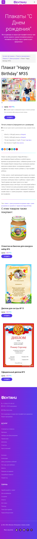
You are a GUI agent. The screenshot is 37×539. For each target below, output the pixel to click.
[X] (10, 149)
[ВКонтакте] (2, 149)
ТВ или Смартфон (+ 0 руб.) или (17, 140)
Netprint (23, 134)
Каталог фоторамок (9, 56)
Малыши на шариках (7, 471)
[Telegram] (7, 149)
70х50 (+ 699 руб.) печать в (15, 137)
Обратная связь (7, 410)
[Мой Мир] (14, 149)
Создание (4, 496)
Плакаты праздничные (22, 56)
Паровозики (4, 439)
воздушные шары (25, 203)
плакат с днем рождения (11, 203)
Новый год (4, 478)
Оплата (3, 500)
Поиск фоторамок (6, 509)
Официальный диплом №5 (13, 372)
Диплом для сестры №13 (12, 308)
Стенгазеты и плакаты (7, 429)
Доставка (4, 503)
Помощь (3, 506)
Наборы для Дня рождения (9, 435)
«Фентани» (11, 525)
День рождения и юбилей (8, 461)
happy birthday (27, 206)
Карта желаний (5, 448)
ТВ (22, 140)
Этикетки (4, 445)
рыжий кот (13, 206)
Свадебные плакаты (7, 474)
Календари (4, 458)
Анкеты (3, 468)
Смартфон (28, 140)
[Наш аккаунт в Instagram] (31, 530)
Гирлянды (4, 432)
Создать (7, 256)
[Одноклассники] (5, 149)
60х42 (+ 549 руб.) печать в (15, 134)
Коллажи (4, 455)
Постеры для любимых (8, 465)
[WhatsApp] (12, 149)
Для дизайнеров (6, 493)
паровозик (20, 206)
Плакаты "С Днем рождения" (11, 58)
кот (9, 206)
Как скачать (20, 143)
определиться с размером (23, 125)
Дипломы (4, 442)
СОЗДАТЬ (10, 117)
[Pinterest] (17, 149)
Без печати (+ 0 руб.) (14, 143)
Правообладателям (7, 513)
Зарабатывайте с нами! (8, 490)
